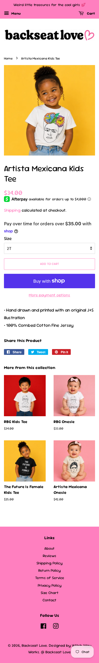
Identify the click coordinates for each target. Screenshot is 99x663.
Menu (15, 13)
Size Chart (50, 592)
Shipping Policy (49, 563)
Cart (90, 13)
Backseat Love (34, 645)
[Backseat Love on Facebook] (43, 627)
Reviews (49, 555)
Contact (49, 600)
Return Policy (49, 570)
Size (8, 238)
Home (8, 58)
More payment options (49, 294)
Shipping (12, 210)
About (49, 548)
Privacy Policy (50, 585)
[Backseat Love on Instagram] (56, 627)
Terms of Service (49, 577)
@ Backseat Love (56, 652)
